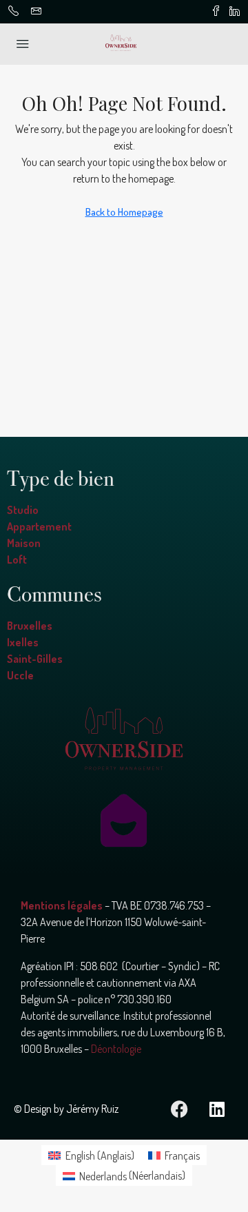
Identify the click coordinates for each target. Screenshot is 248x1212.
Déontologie (116, 1049)
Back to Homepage (124, 211)
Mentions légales (62, 905)
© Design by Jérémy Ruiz (66, 1109)
